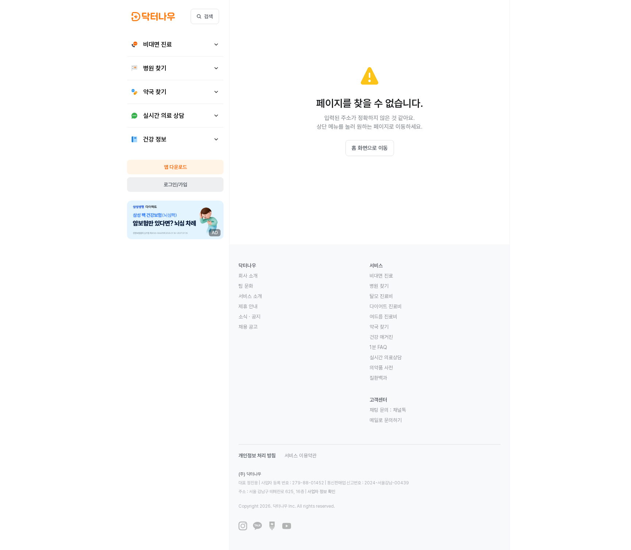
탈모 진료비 (381, 296)
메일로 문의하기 (386, 420)
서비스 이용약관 (300, 455)
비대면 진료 (381, 276)
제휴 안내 (247, 306)
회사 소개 (247, 276)
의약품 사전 (381, 368)
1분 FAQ (378, 347)
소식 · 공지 (249, 316)
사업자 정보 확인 (321, 491)
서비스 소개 (250, 296)
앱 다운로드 (175, 167)
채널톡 (399, 410)
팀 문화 (245, 286)
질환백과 (378, 378)
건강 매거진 (381, 337)
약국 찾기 (379, 327)
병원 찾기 (379, 286)
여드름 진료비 (383, 316)
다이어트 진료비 (386, 306)
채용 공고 (247, 327)
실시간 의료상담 (386, 357)
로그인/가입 (175, 184)
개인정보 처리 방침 (257, 455)
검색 (208, 16)
